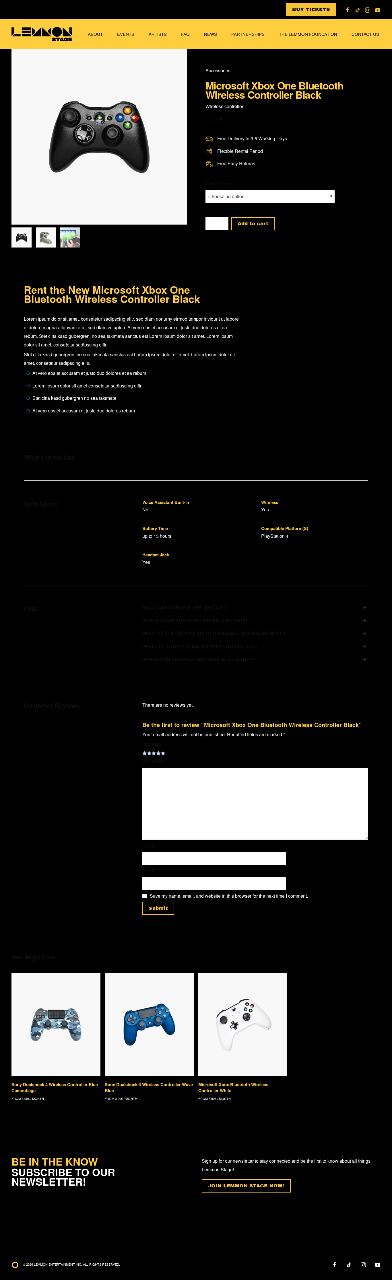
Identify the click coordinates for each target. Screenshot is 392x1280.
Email (149, 870)
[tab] (21, 237)
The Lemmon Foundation (308, 34)
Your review (154, 761)
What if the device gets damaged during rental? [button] (214, 633)
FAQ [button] (185, 34)
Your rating (153, 744)
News (210, 34)
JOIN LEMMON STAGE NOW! (246, 1186)
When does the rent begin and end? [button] (194, 620)
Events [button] (125, 34)
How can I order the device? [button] (184, 607)
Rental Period (218, 183)
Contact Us (365, 34)
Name (149, 845)
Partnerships (248, 34)
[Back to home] (42, 34)
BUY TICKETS (311, 9)
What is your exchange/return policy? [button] (199, 646)
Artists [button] (158, 34)
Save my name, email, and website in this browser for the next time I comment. (229, 896)
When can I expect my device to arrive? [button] (200, 659)
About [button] (95, 34)
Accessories (217, 70)
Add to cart (253, 223)
